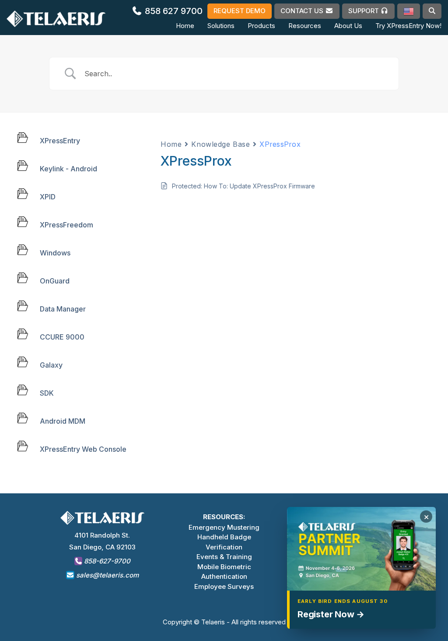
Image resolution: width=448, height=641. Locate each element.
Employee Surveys (224, 586)
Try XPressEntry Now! (408, 25)
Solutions (220, 25)
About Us (348, 25)
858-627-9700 (106, 561)
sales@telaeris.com (107, 575)
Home (185, 25)
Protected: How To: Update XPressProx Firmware (243, 186)
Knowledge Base (220, 144)
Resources (304, 25)
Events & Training (224, 556)
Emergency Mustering (224, 527)
